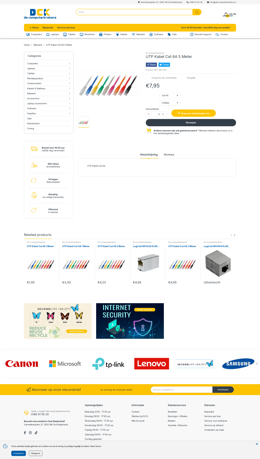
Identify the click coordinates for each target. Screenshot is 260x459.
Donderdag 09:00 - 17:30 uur (99, 425)
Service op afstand (213, 425)
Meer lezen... (96, 446)
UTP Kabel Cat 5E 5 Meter (111, 246)
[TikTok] (36, 433)
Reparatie (209, 411)
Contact (135, 411)
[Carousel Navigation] (233, 235)
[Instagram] (30, 433)
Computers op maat (214, 430)
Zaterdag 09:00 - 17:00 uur (98, 434)
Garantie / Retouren (177, 425)
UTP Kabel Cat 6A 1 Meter (76, 246)
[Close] (256, 443)
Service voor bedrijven (215, 420)
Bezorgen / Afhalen (177, 416)
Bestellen (172, 411)
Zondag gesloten (93, 439)
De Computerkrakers (155, 53)
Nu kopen (191, 122)
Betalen (171, 420)
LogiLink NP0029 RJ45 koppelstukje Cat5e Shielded (145, 246)
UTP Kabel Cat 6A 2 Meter (182, 246)
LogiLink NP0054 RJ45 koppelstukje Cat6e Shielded (216, 246)
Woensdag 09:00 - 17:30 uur (99, 420)
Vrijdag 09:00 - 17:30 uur (97, 430)
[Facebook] (25, 433)
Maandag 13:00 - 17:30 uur (98, 411)
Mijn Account (138, 420)
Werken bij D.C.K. (140, 416)
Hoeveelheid (152, 109)
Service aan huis (212, 416)
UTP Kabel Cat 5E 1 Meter (40, 246)
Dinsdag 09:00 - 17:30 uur (97, 416)
